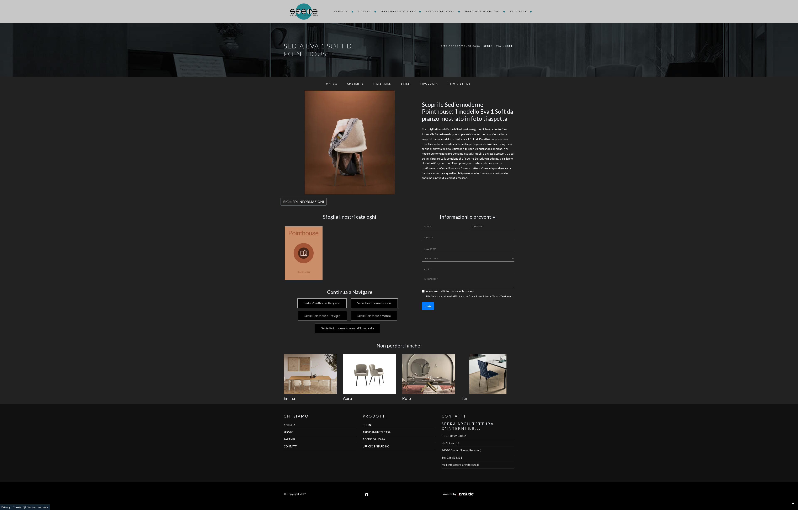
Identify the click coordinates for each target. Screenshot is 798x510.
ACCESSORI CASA (374, 439)
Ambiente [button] (355, 83)
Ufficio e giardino (482, 11)
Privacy (5, 507)
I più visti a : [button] (459, 83)
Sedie (488, 46)
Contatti (518, 11)
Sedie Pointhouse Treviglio (322, 316)
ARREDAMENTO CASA (377, 432)
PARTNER (290, 439)
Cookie (17, 507)
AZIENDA (289, 425)
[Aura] (369, 374)
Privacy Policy (482, 296)
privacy (469, 291)
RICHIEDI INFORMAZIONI (303, 201)
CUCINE (367, 425)
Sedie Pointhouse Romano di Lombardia (347, 328)
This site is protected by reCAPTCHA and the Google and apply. (470, 296)
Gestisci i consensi (37, 507)
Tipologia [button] (429, 83)
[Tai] (487, 374)
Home (442, 46)
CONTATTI (291, 446)
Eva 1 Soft (504, 46)
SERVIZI (288, 432)
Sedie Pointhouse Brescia (374, 303)
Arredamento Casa (398, 11)
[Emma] (310, 374)
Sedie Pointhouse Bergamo (322, 303)
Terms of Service (500, 296)
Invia (428, 306)
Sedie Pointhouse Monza (374, 316)
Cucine (364, 11)
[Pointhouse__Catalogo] (304, 253)
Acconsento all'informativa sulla (450, 291)
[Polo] (428, 374)
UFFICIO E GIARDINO (376, 446)
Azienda (341, 11)
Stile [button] (405, 83)
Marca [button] (331, 83)
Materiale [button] (382, 83)
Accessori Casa (440, 11)
